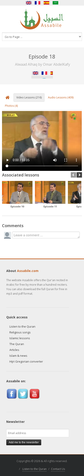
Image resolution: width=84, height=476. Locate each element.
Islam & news (18, 356)
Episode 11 (50, 206)
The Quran (16, 344)
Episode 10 (17, 206)
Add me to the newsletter (24, 442)
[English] (28, 3)
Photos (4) (11, 106)
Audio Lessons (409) (60, 97)
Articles (14, 350)
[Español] (46, 3)
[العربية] (55, 3)
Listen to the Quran (22, 326)
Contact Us (58, 469)
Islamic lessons (19, 338)
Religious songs (20, 332)
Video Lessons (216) (29, 97)
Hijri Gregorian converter (26, 361)
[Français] (37, 3)
